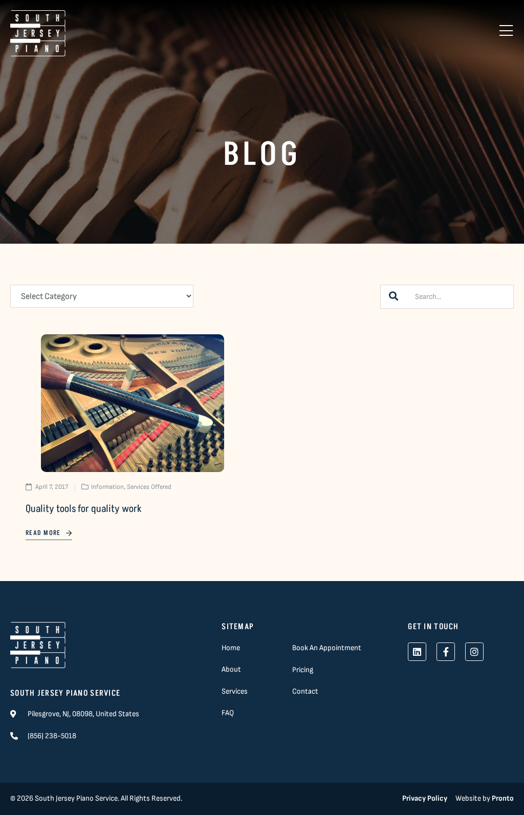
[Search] (393, 296)
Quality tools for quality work (84, 509)
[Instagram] (474, 651)
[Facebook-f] (445, 651)
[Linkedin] (417, 651)
